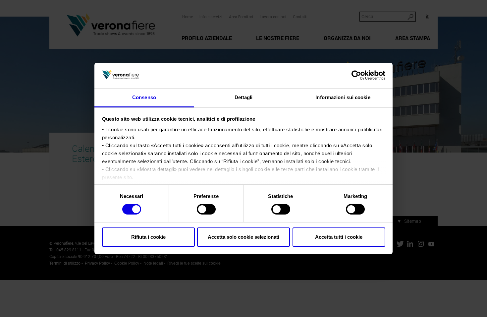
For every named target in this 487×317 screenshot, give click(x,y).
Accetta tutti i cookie (338, 237)
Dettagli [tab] (244, 97)
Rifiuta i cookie (148, 237)
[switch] (206, 209)
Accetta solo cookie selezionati (243, 237)
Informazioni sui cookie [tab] (342, 97)
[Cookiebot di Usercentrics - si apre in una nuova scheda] (356, 75)
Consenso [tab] (144, 97)
